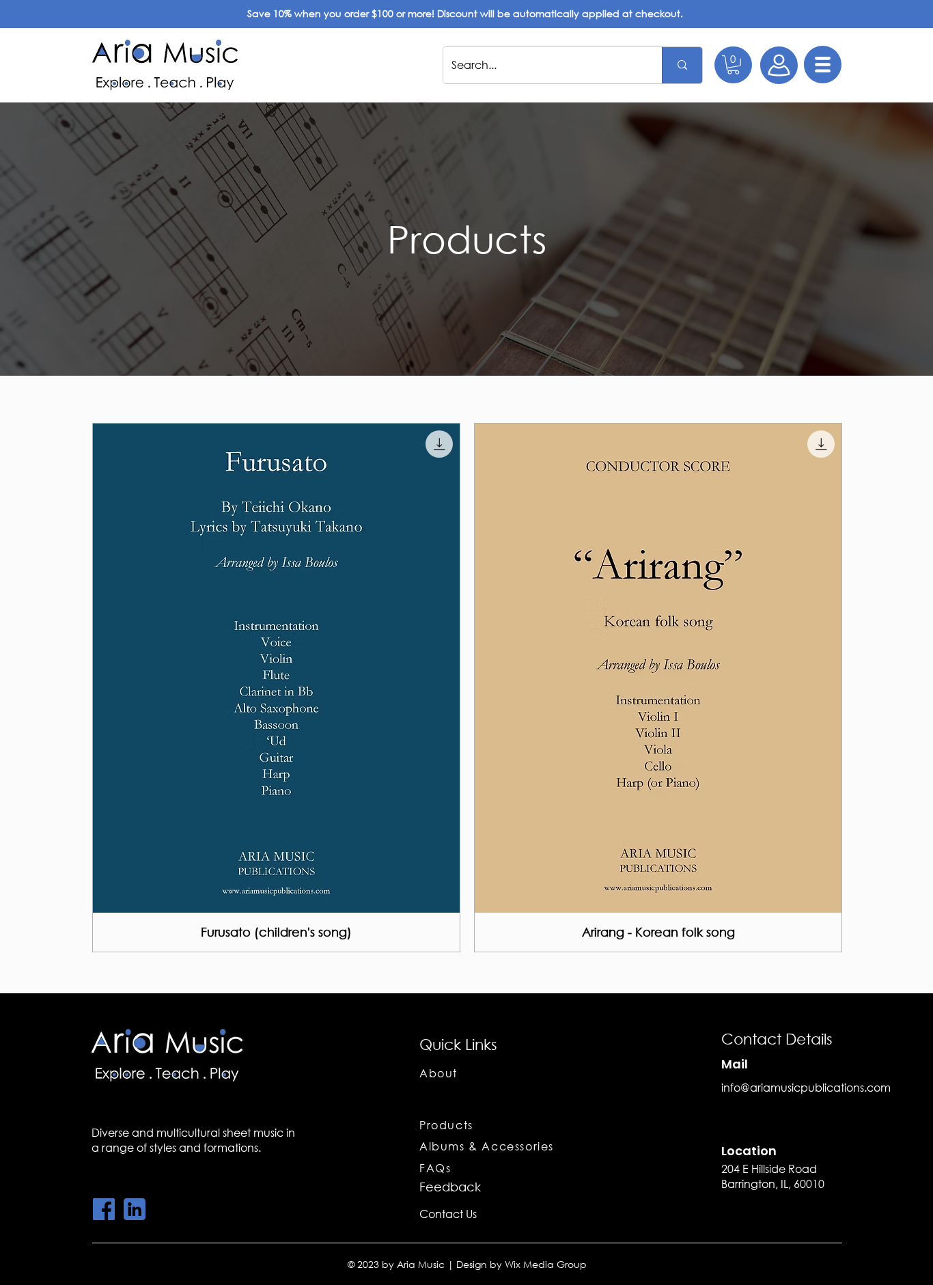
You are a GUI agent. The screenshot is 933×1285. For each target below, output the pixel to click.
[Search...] (682, 65)
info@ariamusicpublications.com (806, 1087)
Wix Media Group (546, 1264)
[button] (733, 64)
